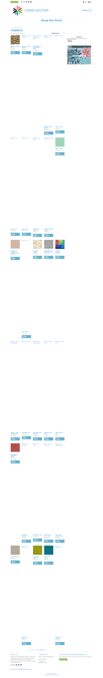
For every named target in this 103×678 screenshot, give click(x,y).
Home (12, 27)
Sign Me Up (79, 58)
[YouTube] (31, 2)
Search (69, 41)
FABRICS (16, 27)
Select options (14, 52)
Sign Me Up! (63, 659)
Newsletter (14, 2)
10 (39, 650)
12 (43, 650)
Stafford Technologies (54, 675)
